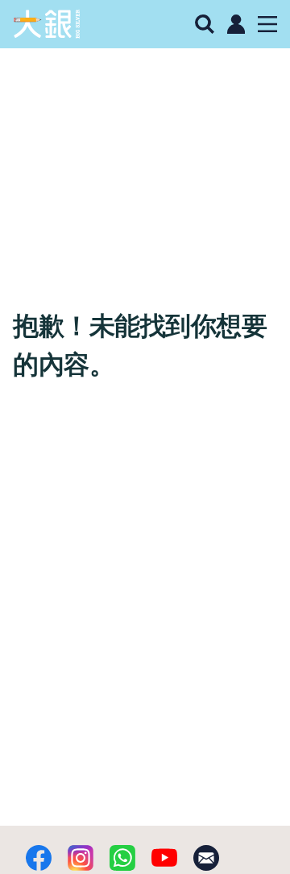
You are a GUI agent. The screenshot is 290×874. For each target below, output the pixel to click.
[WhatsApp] (122, 858)
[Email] (206, 858)
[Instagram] (80, 858)
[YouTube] (164, 858)
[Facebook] (39, 858)
